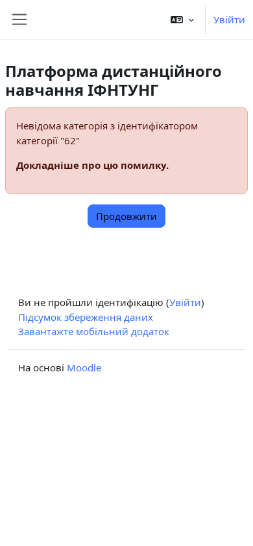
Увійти (229, 19)
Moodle (84, 367)
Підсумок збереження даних (85, 317)
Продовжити (126, 216)
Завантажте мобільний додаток (93, 331)
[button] (182, 19)
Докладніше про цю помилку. (92, 164)
